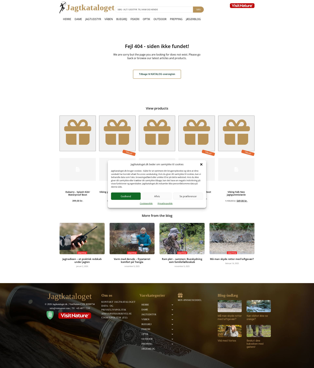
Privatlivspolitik (165, 203)
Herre (67, 19)
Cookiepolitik (146, 203)
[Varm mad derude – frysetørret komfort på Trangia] (132, 238)
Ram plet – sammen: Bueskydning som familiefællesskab (182, 260)
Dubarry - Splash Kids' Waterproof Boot (77, 193)
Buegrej (121, 19)
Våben (109, 19)
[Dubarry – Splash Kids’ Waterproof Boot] (78, 169)
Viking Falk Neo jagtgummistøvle (236, 193)
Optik (146, 19)
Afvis (157, 196)
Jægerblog (193, 19)
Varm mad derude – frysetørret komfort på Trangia (132, 260)
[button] (201, 164)
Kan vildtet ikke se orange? (257, 317)
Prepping (176, 19)
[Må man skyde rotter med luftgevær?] (232, 238)
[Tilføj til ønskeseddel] (78, 133)
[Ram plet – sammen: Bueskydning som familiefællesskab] (182, 238)
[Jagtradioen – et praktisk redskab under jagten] (82, 238)
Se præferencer (188, 196)
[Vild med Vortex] (230, 331)
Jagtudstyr (93, 19)
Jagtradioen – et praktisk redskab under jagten (82, 260)
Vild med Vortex (227, 340)
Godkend (126, 196)
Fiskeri (135, 19)
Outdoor (160, 19)
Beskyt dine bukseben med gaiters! (255, 343)
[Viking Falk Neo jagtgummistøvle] (236, 169)
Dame (78, 19)
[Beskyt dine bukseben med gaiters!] (259, 331)
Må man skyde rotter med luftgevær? (232, 259)
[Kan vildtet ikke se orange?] (259, 306)
